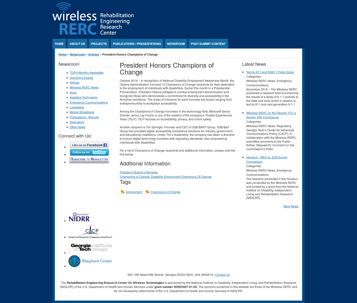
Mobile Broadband (82, 112)
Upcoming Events (81, 77)
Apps (73, 92)
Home (59, 43)
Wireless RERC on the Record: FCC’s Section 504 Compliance (271, 115)
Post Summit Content (208, 43)
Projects (99, 43)
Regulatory (77, 122)
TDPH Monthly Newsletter (87, 72)
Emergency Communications (89, 102)
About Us (77, 43)
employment (134, 192)
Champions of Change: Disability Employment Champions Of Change (166, 176)
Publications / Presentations (137, 43)
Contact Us (222, 274)
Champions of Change (165, 192)
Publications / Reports (84, 117)
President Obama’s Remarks (139, 172)
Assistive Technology (83, 97)
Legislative (77, 107)
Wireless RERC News (84, 87)
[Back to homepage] (93, 33)
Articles (93, 54)
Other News (77, 127)
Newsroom (176, 43)
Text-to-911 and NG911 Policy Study (270, 72)
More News (290, 206)
